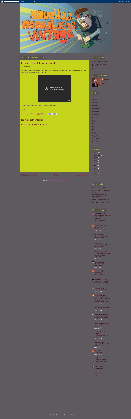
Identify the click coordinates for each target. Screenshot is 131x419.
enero (96, 168)
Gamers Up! (98, 243)
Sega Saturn (96, 136)
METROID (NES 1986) (99, 187)
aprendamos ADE (100, 295)
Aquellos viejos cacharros (99, 271)
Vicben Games (99, 262)
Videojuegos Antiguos (101, 314)
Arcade (94, 99)
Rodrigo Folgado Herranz (102, 307)
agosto (96, 157)
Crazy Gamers (98, 372)
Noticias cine (98, 376)
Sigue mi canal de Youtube (100, 61)
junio (95, 160)
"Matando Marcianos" (101, 351)
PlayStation (95, 133)
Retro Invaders (99, 234)
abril (95, 165)
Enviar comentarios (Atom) (59, 180)
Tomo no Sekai (99, 288)
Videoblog (95, 142)
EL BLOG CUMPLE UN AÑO (100, 199)
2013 (96, 171)
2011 (96, 176)
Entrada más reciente (29, 175)
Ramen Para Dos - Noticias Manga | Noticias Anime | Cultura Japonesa (102, 216)
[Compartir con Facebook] (54, 114)
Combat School (98, 274)
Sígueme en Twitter (98, 69)
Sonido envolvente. (99, 229)
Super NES (95, 139)
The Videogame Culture (101, 323)
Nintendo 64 (95, 127)
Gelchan (106, 79)
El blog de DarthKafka (101, 252)
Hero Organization (99, 220)
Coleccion (95, 105)
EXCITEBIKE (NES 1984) (100, 202)
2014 (96, 153)
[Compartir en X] (52, 114)
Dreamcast (95, 108)
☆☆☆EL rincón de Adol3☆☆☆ (100, 226)
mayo (96, 163)
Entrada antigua (81, 175)
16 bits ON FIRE (99, 342)
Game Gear (95, 115)
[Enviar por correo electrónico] (48, 114)
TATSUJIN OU (98, 352)
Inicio (56, 175)
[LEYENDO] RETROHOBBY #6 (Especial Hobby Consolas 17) (102, 255)
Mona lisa (97, 309)
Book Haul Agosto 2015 (101, 290)
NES (93, 124)
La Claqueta (98, 358)
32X (93, 96)
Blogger (79, 415)
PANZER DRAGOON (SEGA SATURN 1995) (100, 195)
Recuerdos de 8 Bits (100, 279)
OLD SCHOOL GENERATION (98, 367)
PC (93, 130)
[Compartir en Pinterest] (56, 114)
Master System (96, 118)
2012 (96, 174)
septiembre (97, 155)
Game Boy (95, 111)
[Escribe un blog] (50, 114)
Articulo (94, 102)
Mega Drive (95, 121)
